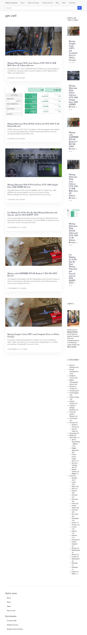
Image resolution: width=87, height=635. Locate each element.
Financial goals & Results (72, 414)
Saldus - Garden (74, 470)
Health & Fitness (74, 426)
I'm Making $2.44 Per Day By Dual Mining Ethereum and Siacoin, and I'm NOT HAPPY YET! (32, 213)
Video (64, 3)
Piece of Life (11, 610)
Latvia (74, 482)
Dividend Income (72, 377)
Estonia (74, 531)
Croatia (74, 557)
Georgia (74, 478)
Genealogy (73, 433)
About (23, 3)
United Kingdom (75, 543)
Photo (9, 602)
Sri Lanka (75, 514)
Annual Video (74, 430)
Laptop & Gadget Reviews (72, 407)
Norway (74, 548)
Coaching (72, 3)
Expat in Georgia (33, 3)
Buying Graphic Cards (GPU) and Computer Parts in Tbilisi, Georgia (33, 335)
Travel (71, 476)
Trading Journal (47, 3)
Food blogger (74, 393)
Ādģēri (74, 474)
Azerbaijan (75, 518)
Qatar (74, 574)
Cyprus (74, 571)
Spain (74, 486)
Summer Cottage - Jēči (75, 465)
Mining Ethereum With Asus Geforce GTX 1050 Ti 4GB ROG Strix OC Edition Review (31, 64)
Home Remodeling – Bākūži (76, 441)
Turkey (74, 525)
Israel (73, 522)
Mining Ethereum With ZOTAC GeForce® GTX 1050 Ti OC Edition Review (33, 124)
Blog (57, 3)
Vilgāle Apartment (75, 449)
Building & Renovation (73, 436)
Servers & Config (72, 387)
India (73, 503)
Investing (72, 391)
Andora (74, 554)
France (74, 527)
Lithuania (75, 510)
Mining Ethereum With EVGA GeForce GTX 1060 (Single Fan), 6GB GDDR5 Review (32, 185)
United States (74, 506)
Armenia (74, 495)
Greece (74, 491)
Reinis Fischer (11, 2)
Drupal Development (73, 370)
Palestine (75, 567)
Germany (75, 499)
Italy (73, 488)
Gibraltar (75, 563)
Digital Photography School (73, 382)
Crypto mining (74, 397)
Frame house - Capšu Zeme (74, 457)
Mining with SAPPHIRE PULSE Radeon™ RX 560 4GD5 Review (32, 274)
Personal (72, 422)
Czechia (74, 539)
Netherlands (76, 550)
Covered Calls (11, 620)
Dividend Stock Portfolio (15, 629)
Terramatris (73, 342)
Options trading (72, 402)
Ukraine (74, 535)
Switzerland (75, 559)
